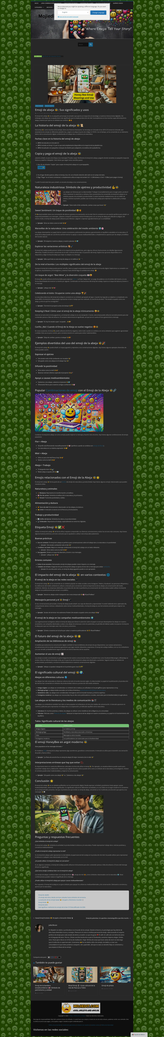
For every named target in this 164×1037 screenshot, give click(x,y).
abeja (53, 113)
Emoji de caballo (43, 895)
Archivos (50, 7)
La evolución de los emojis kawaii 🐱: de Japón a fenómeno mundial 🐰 (61, 900)
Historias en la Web (86, 3)
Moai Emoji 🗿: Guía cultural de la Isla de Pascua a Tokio (81, 986)
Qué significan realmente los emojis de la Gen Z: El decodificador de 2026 (61, 907)
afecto (75, 279)
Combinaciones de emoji (62, 390)
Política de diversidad (107, 1025)
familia (64, 482)
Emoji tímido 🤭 (43, 902)
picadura (68, 113)
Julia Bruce (47, 113)
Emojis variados (39, 105)
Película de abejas (60, 713)
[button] (43, 7)
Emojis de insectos (49, 105)
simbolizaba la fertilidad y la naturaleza (92, 690)
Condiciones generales (68, 1025)
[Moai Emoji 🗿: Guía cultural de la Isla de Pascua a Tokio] (82, 967)
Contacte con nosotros (83, 1025)
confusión (106, 567)
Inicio (36, 3)
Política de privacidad (103, 3)
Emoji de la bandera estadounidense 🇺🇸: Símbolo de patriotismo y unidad (47, 987)
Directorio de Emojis (71, 3)
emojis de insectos (61, 113)
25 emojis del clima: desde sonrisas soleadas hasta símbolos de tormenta (62, 897)
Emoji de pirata (108, 985)
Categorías (38, 7)
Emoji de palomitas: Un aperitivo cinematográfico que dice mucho (107, 918)
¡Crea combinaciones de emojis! (51, 3)
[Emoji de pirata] (115, 967)
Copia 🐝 (41, 167)
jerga (45, 751)
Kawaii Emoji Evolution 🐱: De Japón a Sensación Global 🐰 (54, 918)
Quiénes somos (118, 3)
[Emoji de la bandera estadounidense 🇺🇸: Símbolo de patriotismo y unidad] (48, 967)
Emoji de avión (43, 905)
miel (56, 113)
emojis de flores (98, 446)
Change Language (98, 13)
